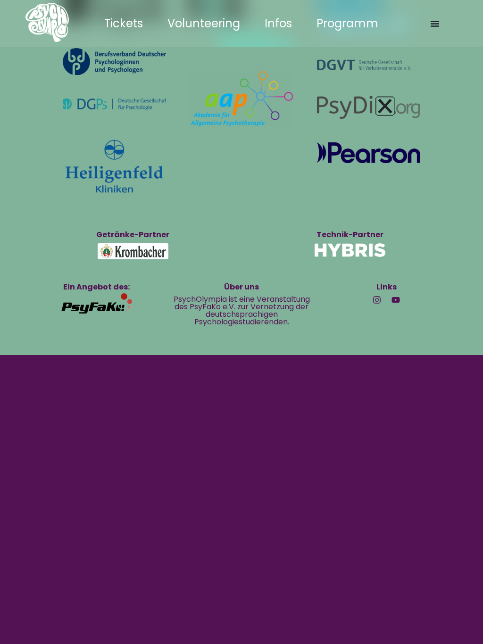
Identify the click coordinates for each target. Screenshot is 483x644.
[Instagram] (377, 300)
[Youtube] (395, 300)
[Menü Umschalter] (435, 23)
